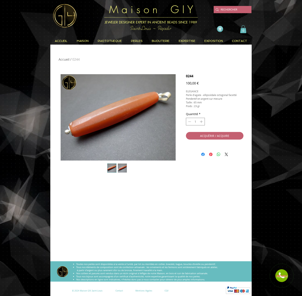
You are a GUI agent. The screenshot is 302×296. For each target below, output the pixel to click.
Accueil (64, 59)
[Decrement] (189, 121)
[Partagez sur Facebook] (203, 154)
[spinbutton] (195, 121)
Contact (119, 290)
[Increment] (201, 121)
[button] (243, 29)
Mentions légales (143, 290)
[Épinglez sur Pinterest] (210, 154)
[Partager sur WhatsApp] (218, 154)
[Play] (220, 29)
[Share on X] (226, 154)
